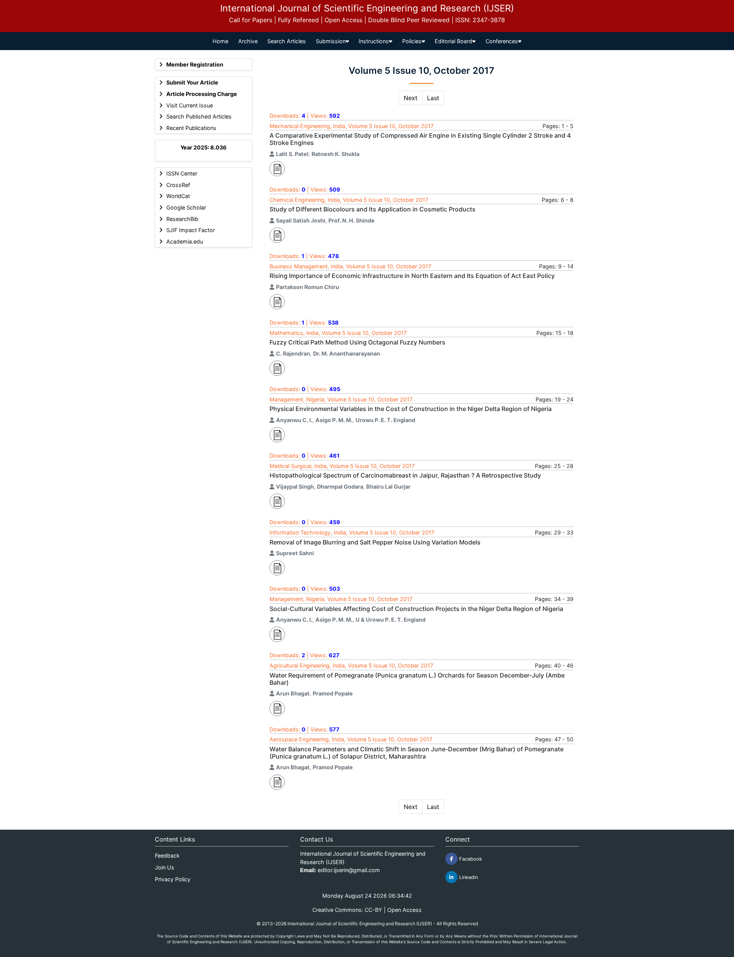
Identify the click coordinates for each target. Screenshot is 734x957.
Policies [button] (412, 41)
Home (220, 41)
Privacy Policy (172, 879)
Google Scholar (186, 207)
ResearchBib (182, 219)
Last (433, 98)
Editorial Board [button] (453, 41)
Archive (248, 41)
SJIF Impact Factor (190, 230)
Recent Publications (191, 128)
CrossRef (178, 185)
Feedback (167, 855)
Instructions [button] (374, 41)
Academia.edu (184, 241)
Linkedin (468, 877)
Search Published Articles (199, 116)
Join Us (164, 867)
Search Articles (286, 41)
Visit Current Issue (189, 105)
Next (410, 98)
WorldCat (178, 196)
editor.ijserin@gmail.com (349, 870)
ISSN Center (181, 173)
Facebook (470, 859)
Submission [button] (331, 41)
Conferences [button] (502, 41)
